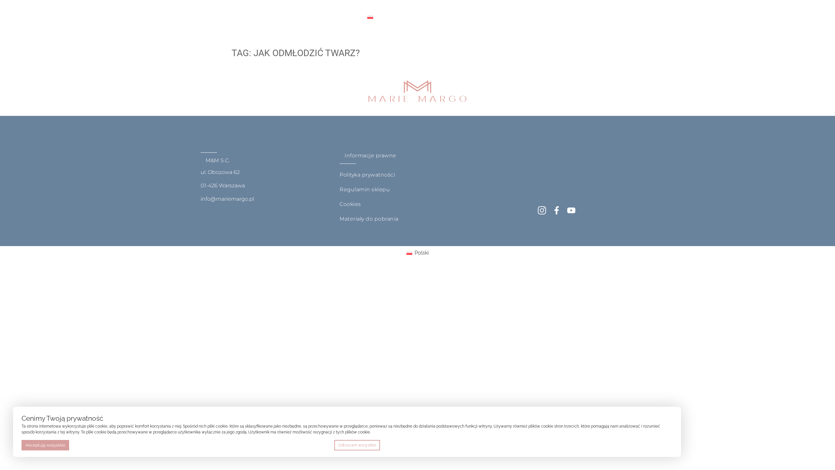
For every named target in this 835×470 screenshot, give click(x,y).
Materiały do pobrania (369, 219)
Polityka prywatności (367, 175)
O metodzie (237, 17)
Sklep (311, 17)
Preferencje (658, 445)
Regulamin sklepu (365, 189)
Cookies (350, 204)
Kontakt (343, 17)
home (202, 17)
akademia (278, 17)
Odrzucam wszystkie (357, 445)
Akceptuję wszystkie (45, 445)
